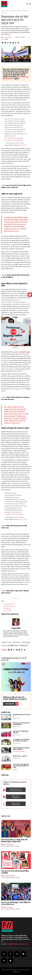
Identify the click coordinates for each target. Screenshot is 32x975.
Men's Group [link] (14, 60)
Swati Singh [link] (18, 734)
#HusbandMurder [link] (11, 138)
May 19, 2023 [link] (23, 145)
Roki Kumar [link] (18, 726)
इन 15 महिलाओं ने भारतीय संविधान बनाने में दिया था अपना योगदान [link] (21, 740)
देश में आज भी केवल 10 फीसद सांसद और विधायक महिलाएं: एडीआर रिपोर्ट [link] (14, 841)
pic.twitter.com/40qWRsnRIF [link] (14, 514)
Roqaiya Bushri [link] (9, 876)
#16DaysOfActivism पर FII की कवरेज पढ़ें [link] (14, 659)
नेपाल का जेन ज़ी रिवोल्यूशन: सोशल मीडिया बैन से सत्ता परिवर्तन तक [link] (15, 903)
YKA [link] (19, 347)
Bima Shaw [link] (17, 718)
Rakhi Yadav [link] (8, 907)
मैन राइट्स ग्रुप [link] (24, 645)
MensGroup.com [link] (10, 606)
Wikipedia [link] (8, 608)
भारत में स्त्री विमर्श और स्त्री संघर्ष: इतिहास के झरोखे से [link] (21, 748)
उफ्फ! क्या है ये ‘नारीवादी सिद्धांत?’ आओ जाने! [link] (21, 732)
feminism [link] (16, 642)
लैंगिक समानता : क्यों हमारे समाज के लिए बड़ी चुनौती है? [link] (21, 723)
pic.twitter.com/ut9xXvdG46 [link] (14, 140)
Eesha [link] (16, 769)
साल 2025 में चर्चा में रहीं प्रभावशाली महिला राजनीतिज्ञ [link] (15, 872)
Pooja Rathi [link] (8, 37)
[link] (30, 295)
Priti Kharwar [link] (9, 844)
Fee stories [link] (8, 610)
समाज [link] (2, 10)
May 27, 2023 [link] (23, 519)
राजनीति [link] (7, 10)
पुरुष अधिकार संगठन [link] (12, 645)
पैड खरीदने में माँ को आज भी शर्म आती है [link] (21, 715)
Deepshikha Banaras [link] (20, 751)
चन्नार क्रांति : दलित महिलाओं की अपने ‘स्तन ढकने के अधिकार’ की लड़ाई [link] (21, 766)
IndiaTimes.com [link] (10, 604)
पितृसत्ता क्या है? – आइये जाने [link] (20, 756)
